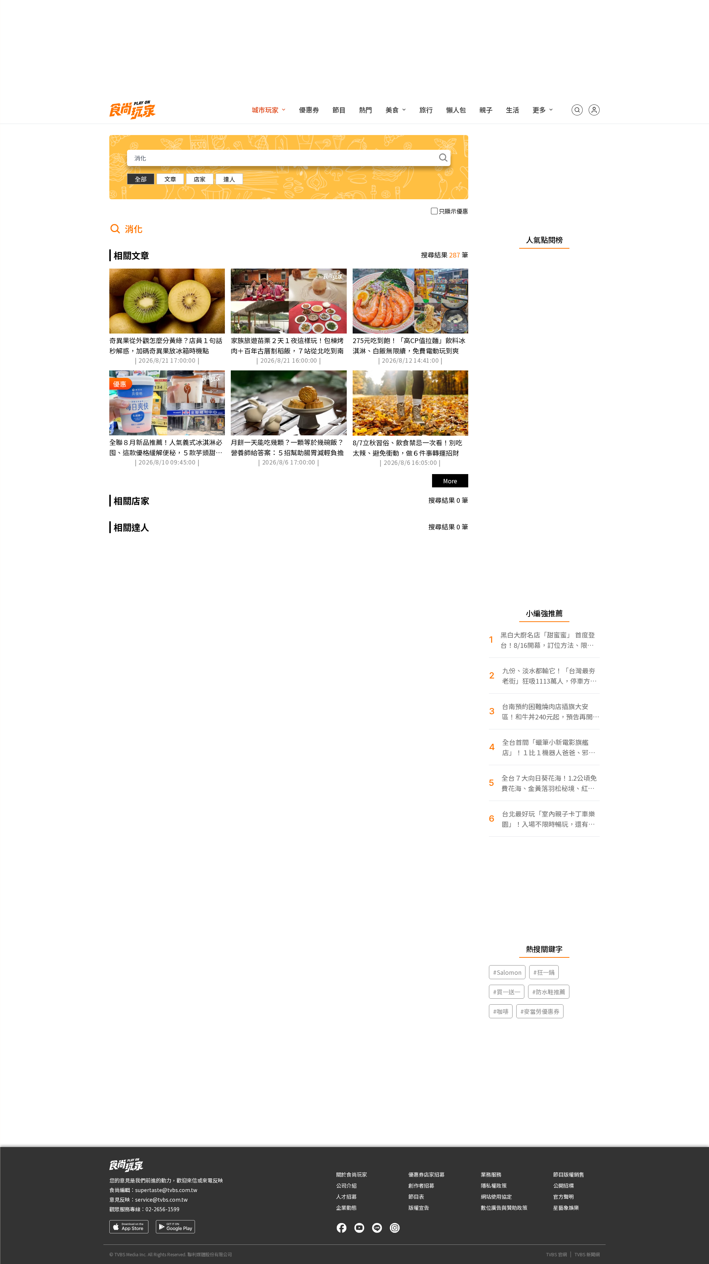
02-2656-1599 (162, 1209)
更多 (539, 109)
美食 (392, 109)
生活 (512, 109)
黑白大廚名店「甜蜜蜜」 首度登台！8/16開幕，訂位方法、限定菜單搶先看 (547, 640)
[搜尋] (577, 109)
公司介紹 (346, 1185)
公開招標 (563, 1185)
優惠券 (309, 109)
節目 (339, 109)
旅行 (426, 109)
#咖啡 (500, 1011)
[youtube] (359, 1227)
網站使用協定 (496, 1196)
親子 (486, 109)
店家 (200, 179)
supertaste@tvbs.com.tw (166, 1190)
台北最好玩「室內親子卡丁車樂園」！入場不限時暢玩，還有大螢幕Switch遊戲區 (548, 819)
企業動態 (346, 1207)
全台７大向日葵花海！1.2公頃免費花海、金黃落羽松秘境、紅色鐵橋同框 (549, 783)
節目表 (416, 1196)
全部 (141, 179)
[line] (377, 1227)
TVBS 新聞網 (587, 1254)
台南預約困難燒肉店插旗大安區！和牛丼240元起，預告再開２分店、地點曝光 (550, 711)
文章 (170, 179)
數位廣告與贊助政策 (504, 1207)
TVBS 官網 (556, 1254)
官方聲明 (563, 1196)
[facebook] (341, 1227)
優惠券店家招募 (426, 1174)
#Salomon (507, 972)
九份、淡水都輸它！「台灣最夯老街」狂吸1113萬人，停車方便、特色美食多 (548, 676)
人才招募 (346, 1196)
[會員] (594, 109)
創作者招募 (421, 1185)
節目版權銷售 (568, 1174)
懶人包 (456, 109)
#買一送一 (506, 991)
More (450, 480)
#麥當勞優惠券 (539, 1011)
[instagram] (394, 1227)
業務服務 (491, 1174)
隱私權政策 (494, 1185)
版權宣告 (418, 1207)
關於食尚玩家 (351, 1174)
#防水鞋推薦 (548, 991)
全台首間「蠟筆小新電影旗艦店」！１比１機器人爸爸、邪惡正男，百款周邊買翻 (548, 747)
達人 (229, 179)
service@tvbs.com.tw (161, 1199)
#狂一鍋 (544, 972)
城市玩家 (265, 109)
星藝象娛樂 (566, 1207)
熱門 (365, 109)
